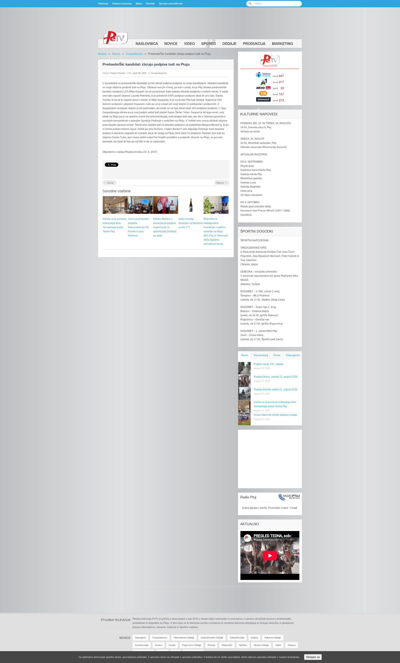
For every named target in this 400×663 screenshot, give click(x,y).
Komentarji (261, 355)
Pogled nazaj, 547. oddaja (269, 364)
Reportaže (227, 645)
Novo (244, 355)
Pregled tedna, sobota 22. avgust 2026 (276, 376)
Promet (211, 645)
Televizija (103, 3)
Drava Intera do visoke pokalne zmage (275, 414)
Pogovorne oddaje (191, 645)
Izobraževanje (237, 637)
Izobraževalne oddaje (212, 637)
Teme (276, 355)
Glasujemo (293, 355)
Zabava (291, 645)
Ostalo (172, 645)
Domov (102, 53)
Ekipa (139, 3)
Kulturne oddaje (273, 637)
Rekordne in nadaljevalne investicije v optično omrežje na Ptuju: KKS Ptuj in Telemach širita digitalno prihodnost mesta (216, 231)
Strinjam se (313, 657)
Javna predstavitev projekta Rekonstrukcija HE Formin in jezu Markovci (138, 227)
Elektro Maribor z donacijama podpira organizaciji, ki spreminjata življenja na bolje (164, 227)
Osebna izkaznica (122, 3)
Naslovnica (147, 43)
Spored (208, 43)
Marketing (282, 43)
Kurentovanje (141, 645)
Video (189, 43)
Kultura (254, 637)
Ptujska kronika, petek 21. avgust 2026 (275, 389)
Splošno (243, 645)
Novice (171, 43)
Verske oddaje (261, 645)
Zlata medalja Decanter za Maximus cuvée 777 (190, 223)
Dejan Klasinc (118, 73)
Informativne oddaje (184, 637)
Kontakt (150, 3)
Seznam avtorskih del (170, 3)
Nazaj (109, 182)
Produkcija (254, 43)
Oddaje (229, 43)
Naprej (221, 182)
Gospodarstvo (134, 53)
